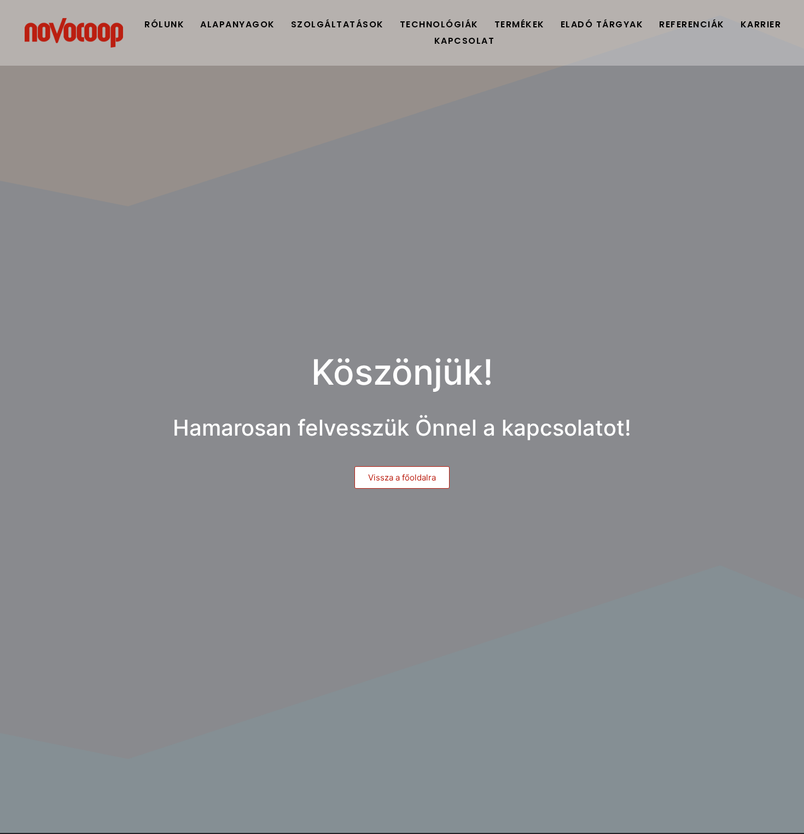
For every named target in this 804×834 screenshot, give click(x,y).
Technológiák (439, 24)
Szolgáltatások (337, 24)
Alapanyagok (237, 24)
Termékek (519, 24)
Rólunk (164, 24)
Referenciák (692, 24)
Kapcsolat (464, 40)
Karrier (761, 24)
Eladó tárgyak (602, 24)
